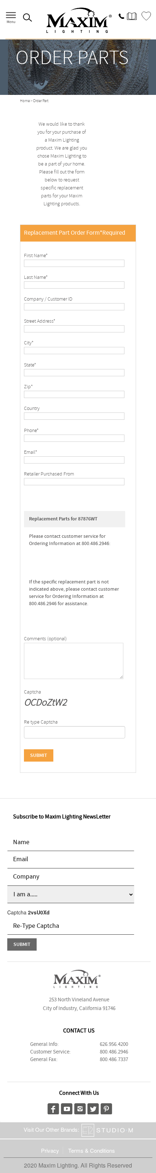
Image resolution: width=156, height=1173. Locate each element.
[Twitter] (93, 1107)
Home (25, 101)
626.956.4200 (114, 1044)
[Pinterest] (106, 1107)
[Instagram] (80, 1107)
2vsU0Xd (39, 912)
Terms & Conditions (91, 1150)
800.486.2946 (114, 1052)
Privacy (50, 1150)
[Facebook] (53, 1107)
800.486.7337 (114, 1059)
